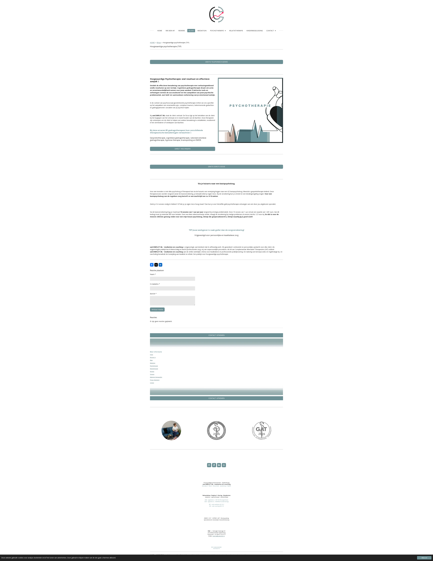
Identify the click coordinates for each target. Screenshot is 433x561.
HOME (152, 42)
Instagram (225, 459)
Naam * (153, 274)
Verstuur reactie (157, 309)
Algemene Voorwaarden (156, 377)
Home (151, 354)
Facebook (230, 459)
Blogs (159, 42)
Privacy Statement (154, 380)
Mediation (152, 363)
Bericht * (153, 294)
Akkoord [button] (424, 558)
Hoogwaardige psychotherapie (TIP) (176, 42)
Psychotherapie (154, 366)
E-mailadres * (155, 284)
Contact (152, 383)
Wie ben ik (153, 357)
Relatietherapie (154, 368)
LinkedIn (237, 459)
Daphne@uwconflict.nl (219, 536)
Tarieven (152, 374)
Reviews (152, 371)
